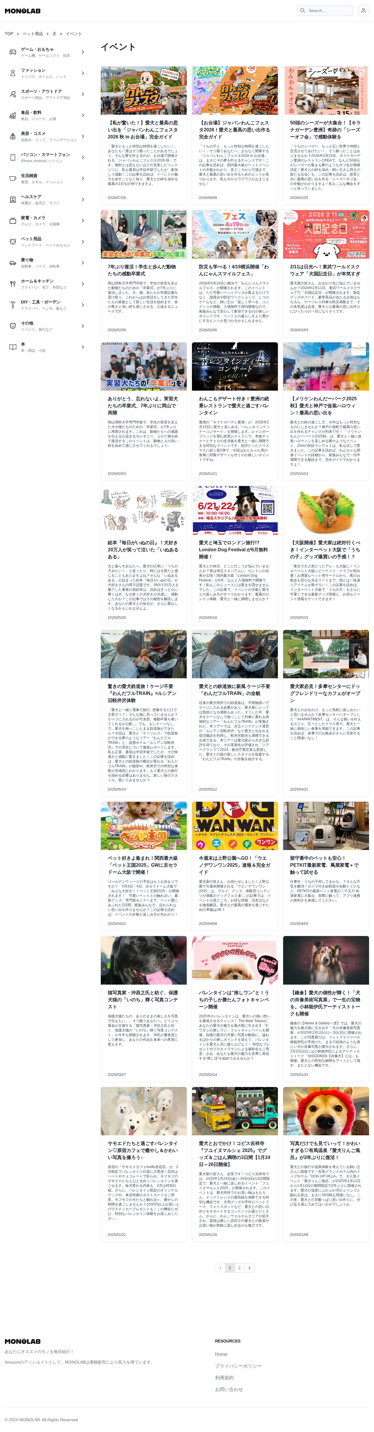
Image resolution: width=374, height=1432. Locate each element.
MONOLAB (29, 1419)
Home (221, 1354)
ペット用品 (32, 33)
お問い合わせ (229, 1389)
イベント (74, 33)
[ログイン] (363, 10)
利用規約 (224, 1377)
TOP (9, 33)
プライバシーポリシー (238, 1366)
